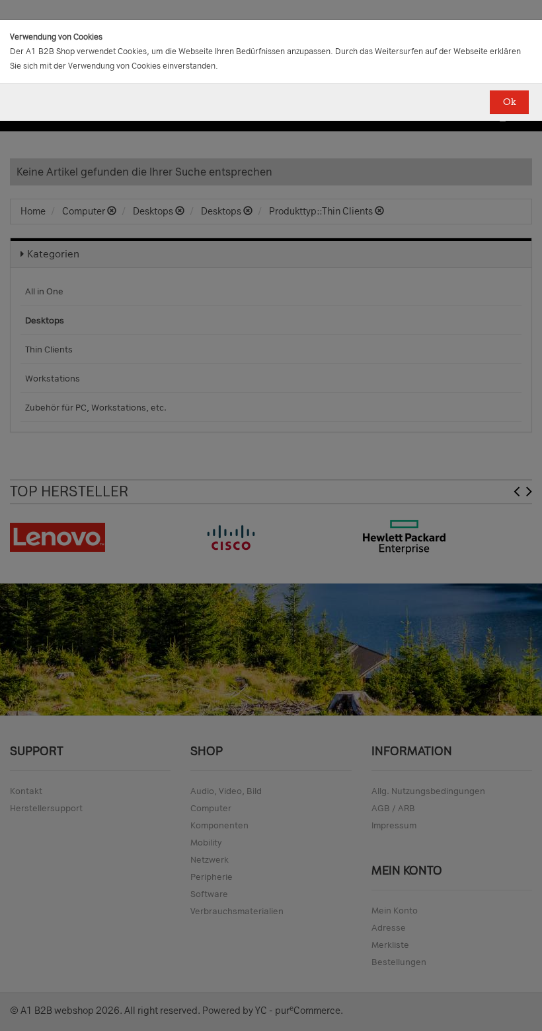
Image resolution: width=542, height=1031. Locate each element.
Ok (509, 102)
